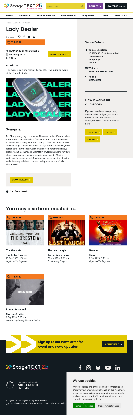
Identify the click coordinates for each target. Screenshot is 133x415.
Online (91, 139)
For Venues (67, 15)
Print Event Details (18, 191)
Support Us (88, 15)
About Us (120, 15)
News (105, 15)
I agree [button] (78, 406)
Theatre (92, 132)
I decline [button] (89, 406)
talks (108, 132)
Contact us (114, 6)
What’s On (25, 15)
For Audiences (45, 15)
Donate (93, 6)
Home (9, 15)
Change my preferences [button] (108, 406)
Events (15, 23)
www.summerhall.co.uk (100, 71)
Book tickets (58, 54)
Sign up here (112, 344)
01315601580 (94, 80)
